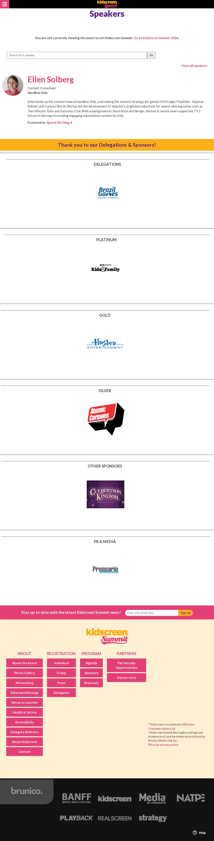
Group (61, 673)
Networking (24, 683)
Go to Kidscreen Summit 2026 (156, 38)
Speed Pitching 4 (59, 122)
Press (61, 683)
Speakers (91, 673)
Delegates (61, 692)
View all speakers (194, 66)
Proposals (91, 683)
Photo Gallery (24, 673)
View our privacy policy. (163, 744)
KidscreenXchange (24, 692)
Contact (24, 751)
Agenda (91, 663)
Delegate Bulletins (24, 732)
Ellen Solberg (51, 79)
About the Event (24, 663)
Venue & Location (24, 702)
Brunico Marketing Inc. (162, 740)
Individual (61, 663)
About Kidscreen (24, 742)
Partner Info (126, 677)
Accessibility (24, 722)
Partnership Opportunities (127, 665)
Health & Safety (25, 712)
